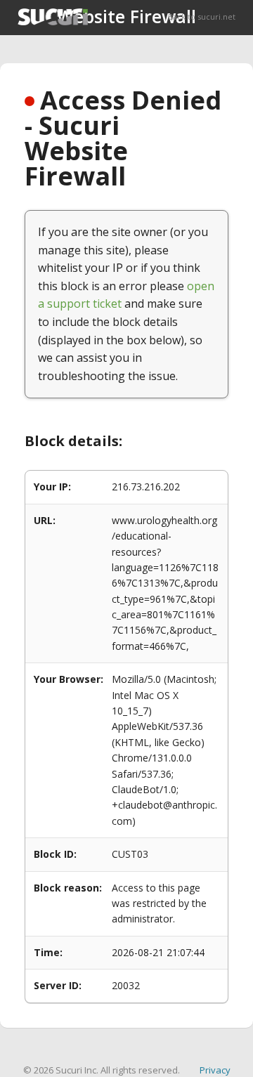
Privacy (215, 1070)
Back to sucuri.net (201, 16)
